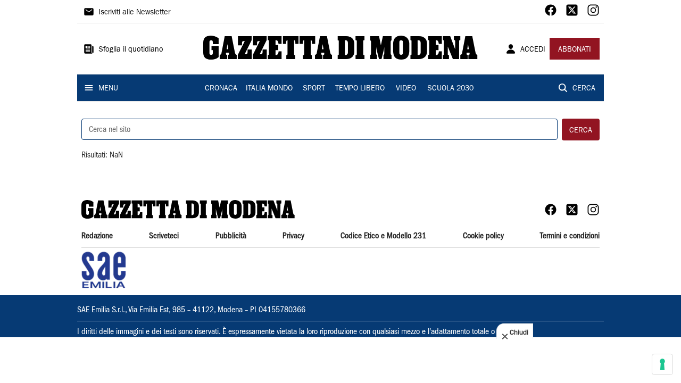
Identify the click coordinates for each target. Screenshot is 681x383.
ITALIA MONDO (269, 89)
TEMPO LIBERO (360, 89)
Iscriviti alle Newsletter (134, 12)
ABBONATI (574, 50)
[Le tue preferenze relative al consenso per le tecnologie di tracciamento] (662, 364)
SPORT (314, 89)
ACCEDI (532, 50)
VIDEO (406, 89)
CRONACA (221, 89)
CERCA (583, 89)
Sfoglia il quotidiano (130, 50)
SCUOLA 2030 (450, 89)
